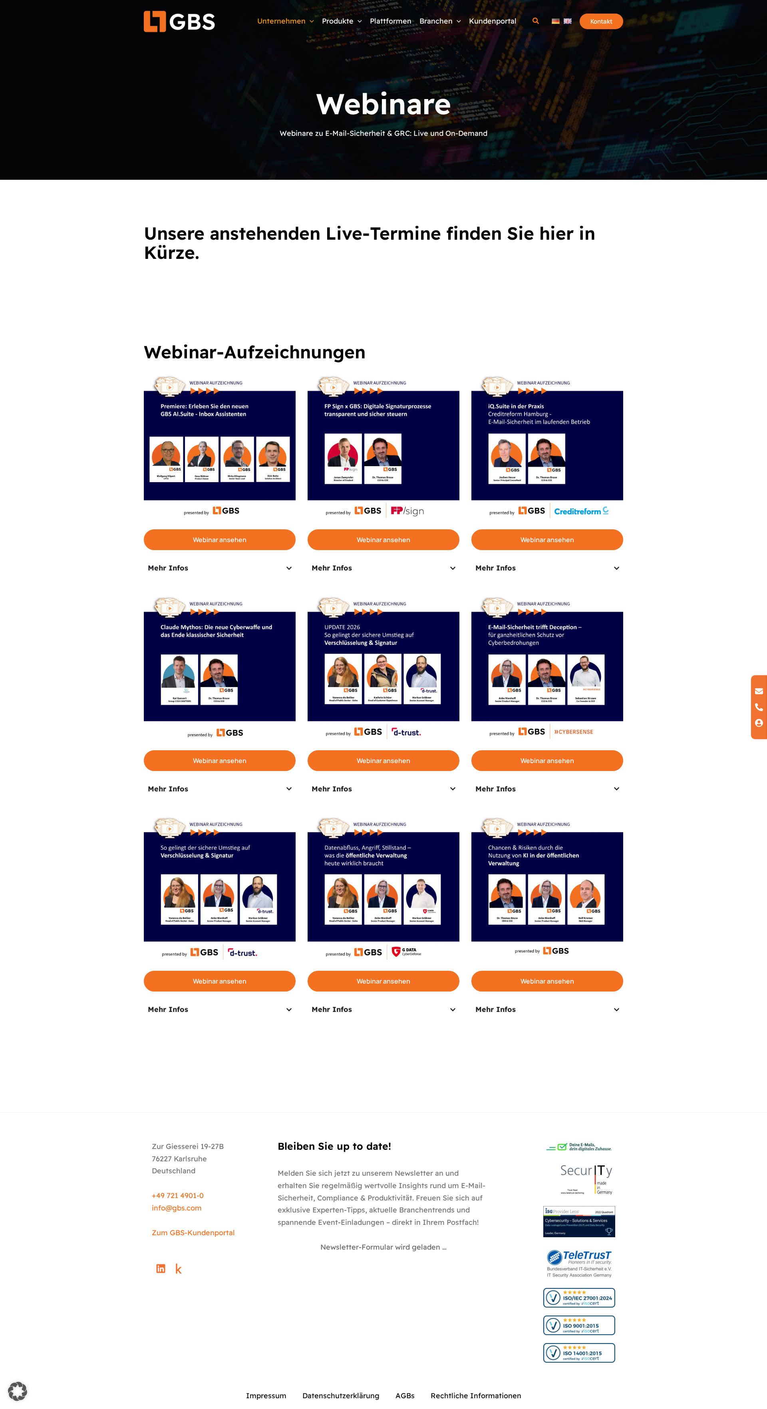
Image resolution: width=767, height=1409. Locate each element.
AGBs (405, 1395)
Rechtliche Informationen (476, 1395)
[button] (358, 21)
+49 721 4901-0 (178, 1195)
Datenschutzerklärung (341, 1395)
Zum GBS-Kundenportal (193, 1232)
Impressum (266, 1395)
